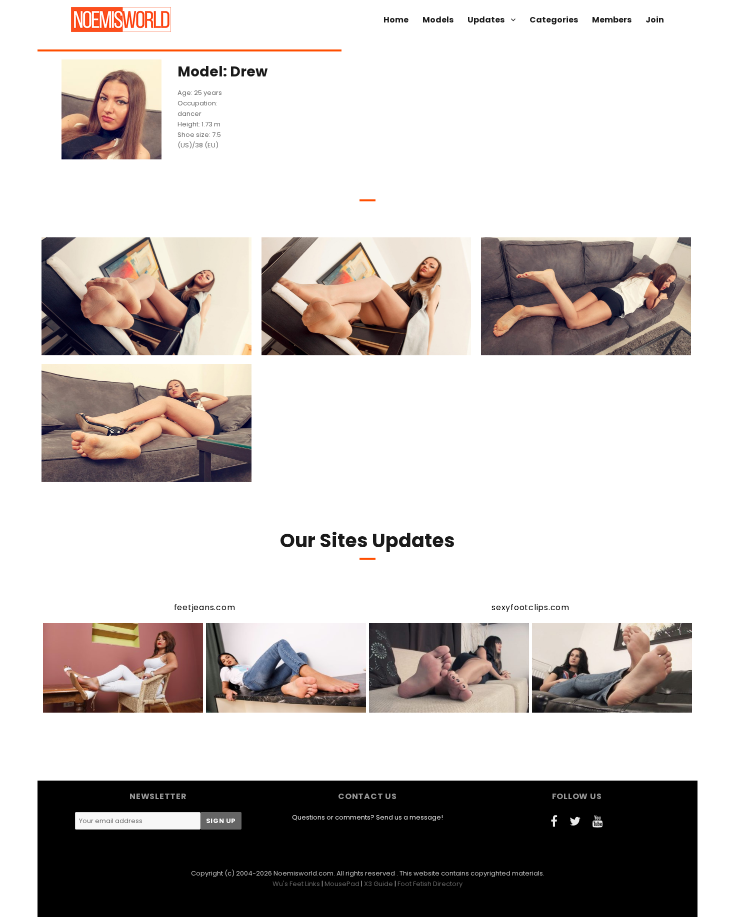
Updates (486, 19)
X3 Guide (378, 884)
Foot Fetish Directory (430, 884)
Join (655, 19)
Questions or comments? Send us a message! (367, 817)
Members (612, 19)
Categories (554, 19)
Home (396, 19)
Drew (90, 347)
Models (438, 19)
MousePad (342, 884)
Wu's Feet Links (296, 884)
